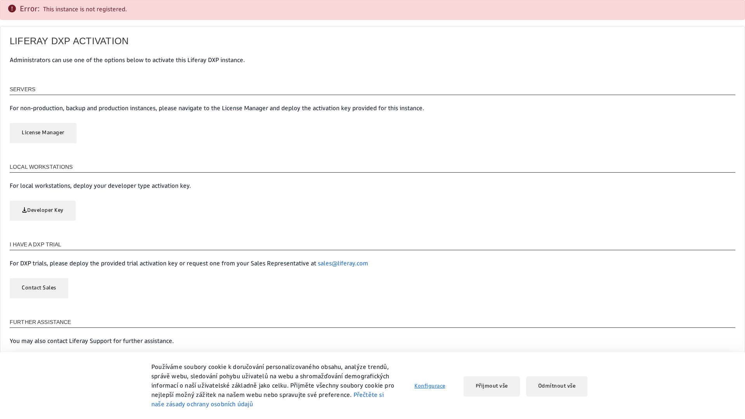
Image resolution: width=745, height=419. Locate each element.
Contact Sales (39, 288)
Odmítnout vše (557, 386)
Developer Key (45, 210)
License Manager (43, 133)
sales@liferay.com (343, 264)
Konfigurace (429, 386)
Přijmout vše (492, 386)
